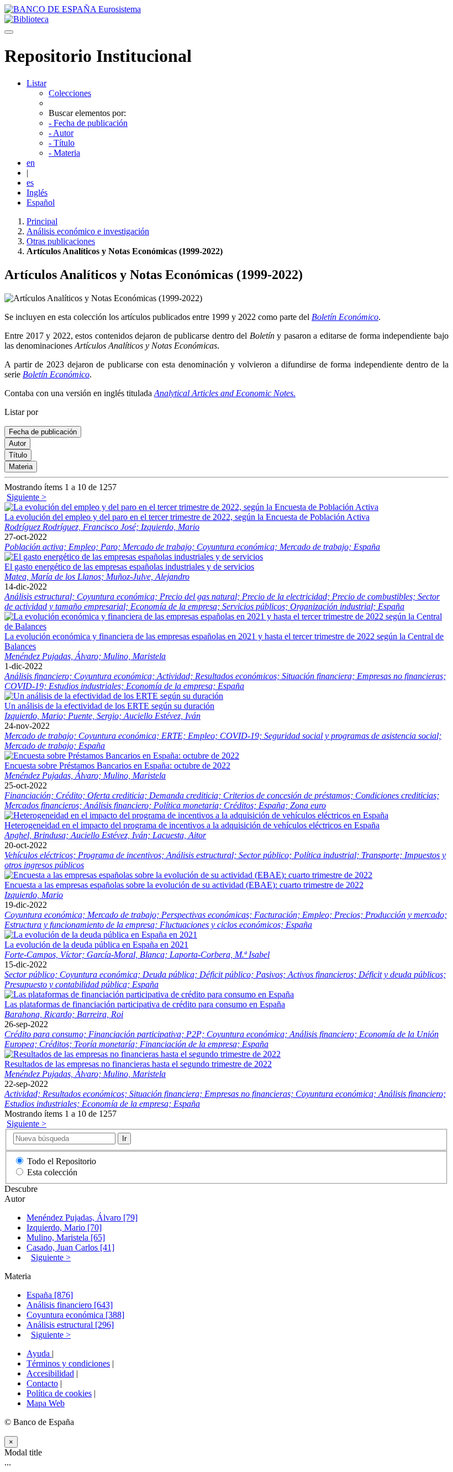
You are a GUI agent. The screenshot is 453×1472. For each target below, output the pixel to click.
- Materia (64, 152)
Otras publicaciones (61, 241)
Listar (36, 83)
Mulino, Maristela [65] (66, 1237)
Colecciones (70, 93)
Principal (42, 221)
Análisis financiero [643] (70, 1305)
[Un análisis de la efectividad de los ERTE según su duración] (113, 696)
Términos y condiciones (68, 1363)
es (30, 182)
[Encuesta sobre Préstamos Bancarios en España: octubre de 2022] (121, 755)
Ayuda (39, 1353)
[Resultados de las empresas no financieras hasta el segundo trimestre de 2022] (142, 1054)
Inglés (37, 192)
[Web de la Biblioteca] (26, 19)
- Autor (61, 133)
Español (41, 202)
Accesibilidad (50, 1373)
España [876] (50, 1295)
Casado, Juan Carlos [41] (70, 1247)
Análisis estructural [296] (70, 1324)
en (31, 162)
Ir (124, 1138)
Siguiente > (26, 497)
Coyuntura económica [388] (75, 1314)
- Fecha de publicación (88, 123)
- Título (62, 143)
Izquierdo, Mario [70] (64, 1227)
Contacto (42, 1383)
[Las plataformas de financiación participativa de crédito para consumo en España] (149, 994)
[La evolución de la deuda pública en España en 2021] (100, 934)
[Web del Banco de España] (72, 9)
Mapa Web (46, 1403)
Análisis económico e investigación (88, 231)
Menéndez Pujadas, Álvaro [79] (82, 1217)
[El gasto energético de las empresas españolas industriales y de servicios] (133, 556)
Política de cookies (59, 1393)
